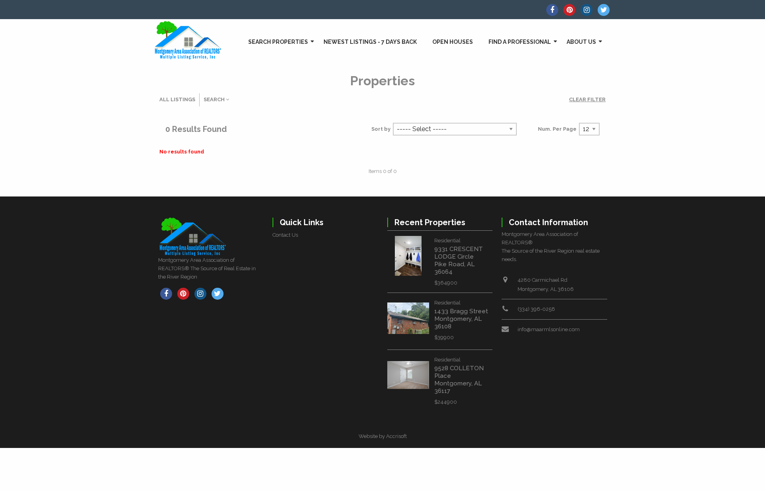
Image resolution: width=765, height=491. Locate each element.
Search (215, 99)
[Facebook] (552, 10)
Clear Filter (587, 99)
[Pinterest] (569, 10)
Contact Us (285, 235)
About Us (581, 42)
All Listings (177, 99)
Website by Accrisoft (383, 436)
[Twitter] (604, 10)
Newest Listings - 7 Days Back (370, 42)
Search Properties (278, 42)
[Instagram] (586, 10)
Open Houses (452, 42)
